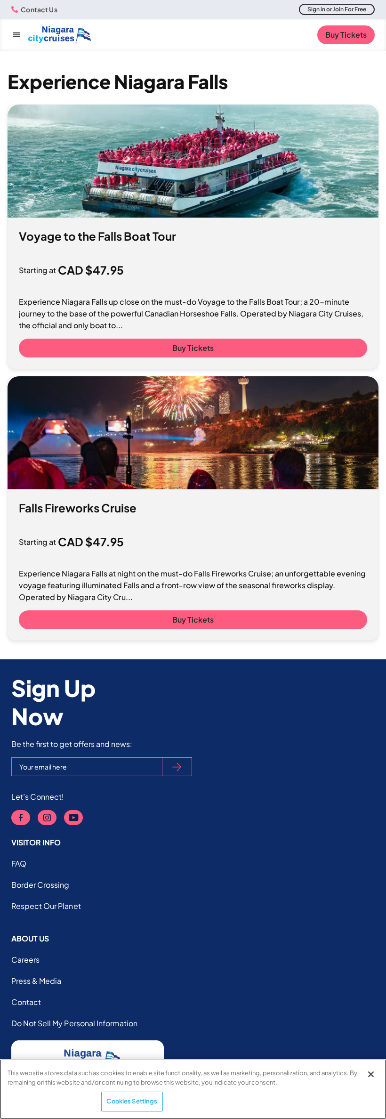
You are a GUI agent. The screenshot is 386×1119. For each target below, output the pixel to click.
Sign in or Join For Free (336, 9)
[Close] (371, 1074)
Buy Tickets (346, 35)
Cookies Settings (131, 1101)
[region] (193, 1089)
